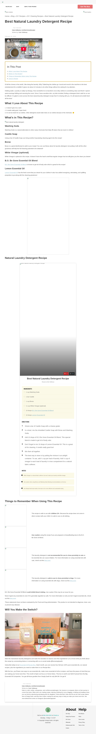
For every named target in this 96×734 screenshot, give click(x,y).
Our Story (68, 713)
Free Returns (81, 713)
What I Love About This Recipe (18, 71)
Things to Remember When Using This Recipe (22, 76)
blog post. (47, 560)
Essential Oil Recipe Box (28, 665)
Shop (17, 6)
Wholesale (68, 722)
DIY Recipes (20, 16)
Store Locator (81, 719)
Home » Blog (9, 16)
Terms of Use (81, 725)
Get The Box (85, 7)
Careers (67, 728)
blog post (73, 580)
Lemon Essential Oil (11, 172)
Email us (56, 715)
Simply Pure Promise (30, 6)
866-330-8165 (47, 715)
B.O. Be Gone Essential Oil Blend (15, 164)
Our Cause (68, 719)
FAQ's (80, 716)
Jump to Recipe (13, 78)
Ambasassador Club (70, 725)
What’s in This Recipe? (15, 74)
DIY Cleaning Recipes (35, 16)
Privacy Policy (82, 722)
